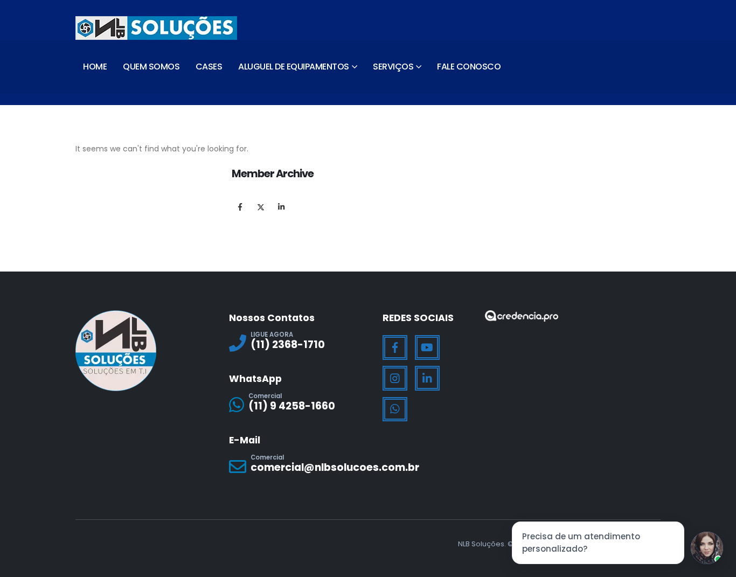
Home (95, 66)
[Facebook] (395, 347)
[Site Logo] (156, 28)
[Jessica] (707, 548)
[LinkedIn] (427, 378)
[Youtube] (427, 347)
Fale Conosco (469, 66)
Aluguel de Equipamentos (293, 66)
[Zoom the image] (521, 317)
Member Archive (273, 173)
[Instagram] (395, 378)
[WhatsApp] (395, 409)
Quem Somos (151, 66)
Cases (209, 66)
